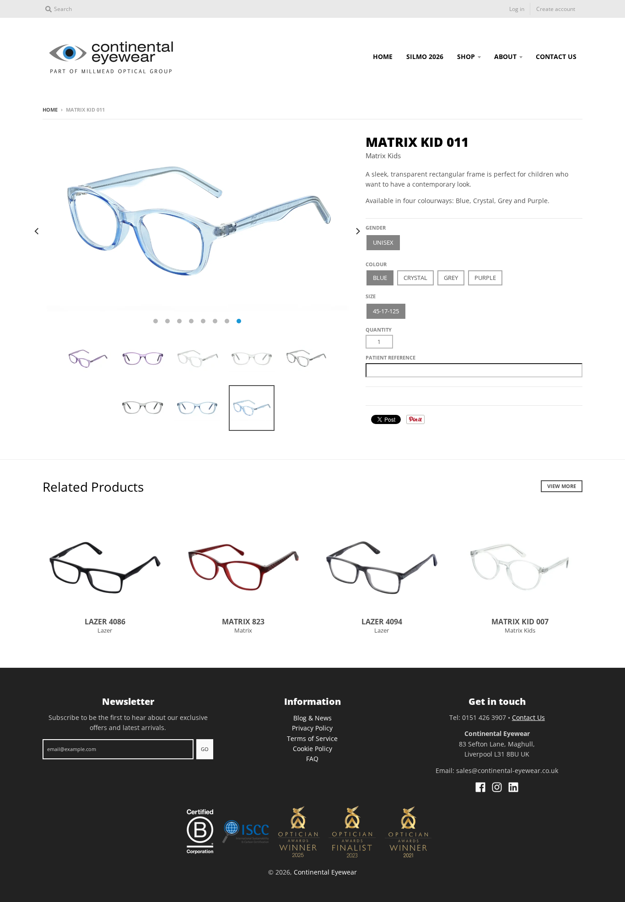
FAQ (312, 758)
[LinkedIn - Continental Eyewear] (513, 787)
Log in (516, 9)
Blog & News (312, 718)
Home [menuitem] (383, 56)
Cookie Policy (312, 748)
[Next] (357, 231)
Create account (555, 9)
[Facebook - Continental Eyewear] (480, 787)
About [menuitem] (505, 56)
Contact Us (528, 717)
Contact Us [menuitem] (556, 56)
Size (371, 296)
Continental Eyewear (325, 872)
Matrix (243, 630)
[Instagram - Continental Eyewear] (496, 787)
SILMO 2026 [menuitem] (424, 56)
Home (50, 109)
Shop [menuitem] (466, 56)
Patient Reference (390, 357)
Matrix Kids (383, 155)
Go (205, 749)
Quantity (379, 329)
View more (561, 486)
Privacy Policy (312, 728)
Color (374, 261)
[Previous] (37, 231)
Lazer (104, 630)
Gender (376, 227)
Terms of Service (312, 738)
